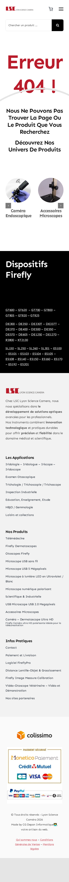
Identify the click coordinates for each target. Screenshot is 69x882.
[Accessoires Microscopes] (50, 179)
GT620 (22, 310)
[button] (8, 205)
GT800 (48, 310)
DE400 (23, 329)
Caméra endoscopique (19, 213)
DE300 (10, 324)
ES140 (22, 359)
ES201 (24, 364)
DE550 (48, 329)
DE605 (23, 334)
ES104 (36, 353)
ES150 (34, 359)
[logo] (19, 8)
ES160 (46, 359)
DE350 (23, 324)
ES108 (10, 359)
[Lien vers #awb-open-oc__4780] (61, 9)
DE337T (51, 324)
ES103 (24, 353)
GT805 (10, 315)
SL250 (21, 348)
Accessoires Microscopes (51, 213)
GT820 (22, 315)
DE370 (10, 329)
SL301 (45, 348)
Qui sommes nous (26, 839)
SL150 (10, 348)
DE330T (36, 324)
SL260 (33, 348)
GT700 (35, 310)
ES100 (57, 348)
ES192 (12, 364)
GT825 (34, 315)
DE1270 (51, 334)
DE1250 (36, 334)
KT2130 (23, 340)
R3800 (10, 340)
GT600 (10, 310)
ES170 (58, 359)
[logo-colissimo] (34, 727)
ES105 (49, 353)
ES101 (12, 353)
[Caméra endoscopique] (18, 179)
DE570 (10, 334)
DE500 (35, 329)
